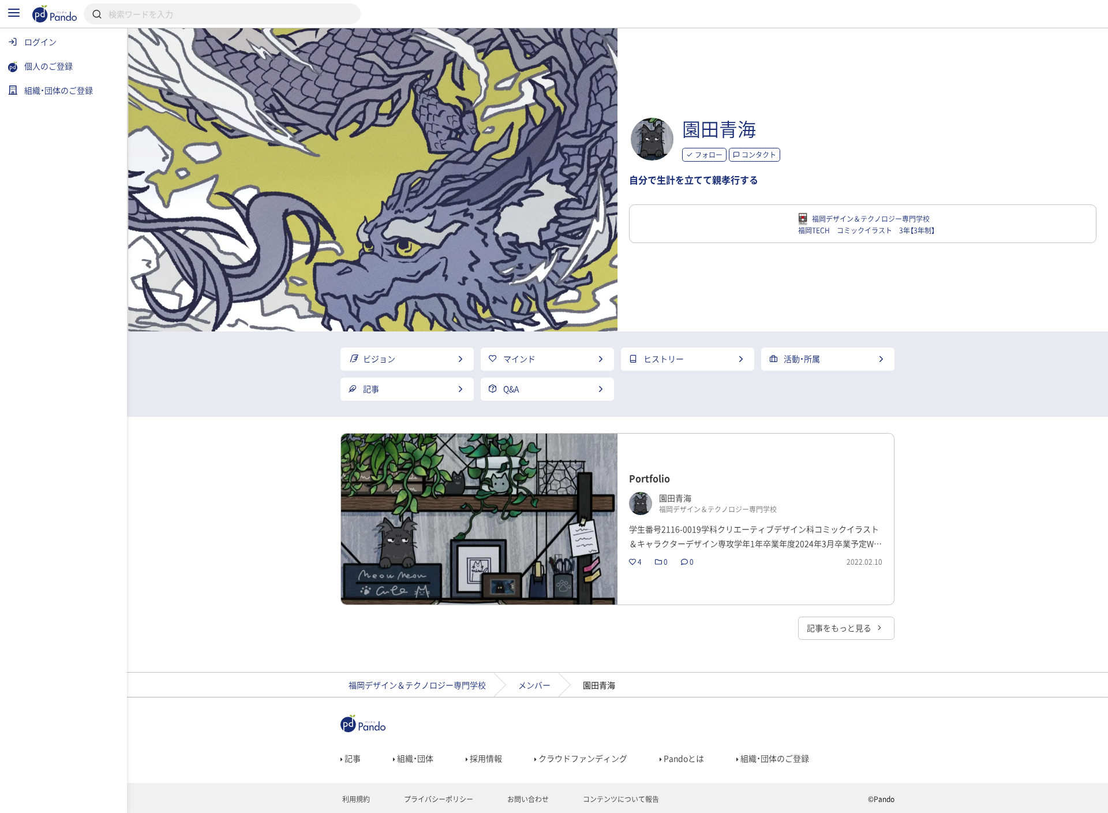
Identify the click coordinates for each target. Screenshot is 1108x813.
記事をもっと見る (840, 627)
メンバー (534, 685)
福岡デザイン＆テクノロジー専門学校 (417, 685)
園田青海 (719, 128)
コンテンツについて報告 (620, 799)
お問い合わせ (527, 799)
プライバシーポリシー (437, 799)
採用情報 (485, 758)
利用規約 (355, 799)
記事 (352, 758)
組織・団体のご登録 (774, 758)
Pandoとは (683, 758)
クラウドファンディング (582, 758)
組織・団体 (414, 758)
